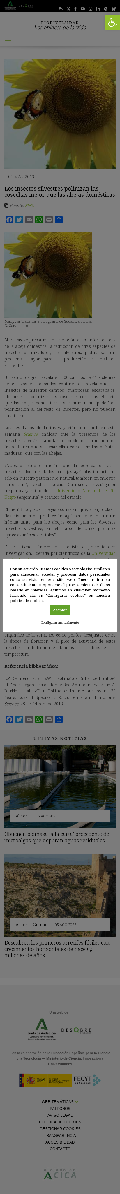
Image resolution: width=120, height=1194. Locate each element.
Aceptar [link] (60, 610)
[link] (112, 22)
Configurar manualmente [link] (60, 622)
